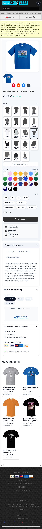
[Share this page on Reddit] (18, 85)
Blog (39, 13)
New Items (19, 13)
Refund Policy (23, 506)
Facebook (8, 522)
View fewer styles (19, 164)
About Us (11, 504)
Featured (30, 13)
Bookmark (36, 522)
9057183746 (10, 334)
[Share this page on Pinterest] (13, 85)
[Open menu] (38, 3)
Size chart (8, 212)
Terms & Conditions (11, 506)
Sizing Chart (17, 513)
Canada (20, 299)
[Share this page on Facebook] (23, 85)
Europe (29, 299)
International (9, 303)
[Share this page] (28, 85)
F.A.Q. (9, 513)
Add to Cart (22, 219)
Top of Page (40, 465)
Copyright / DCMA (22, 515)
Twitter (17, 522)
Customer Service (29, 513)
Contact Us (19, 504)
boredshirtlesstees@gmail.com (16, 337)
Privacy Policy (30, 504)
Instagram (26, 522)
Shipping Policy (35, 506)
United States (10, 299)
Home (1, 465)
